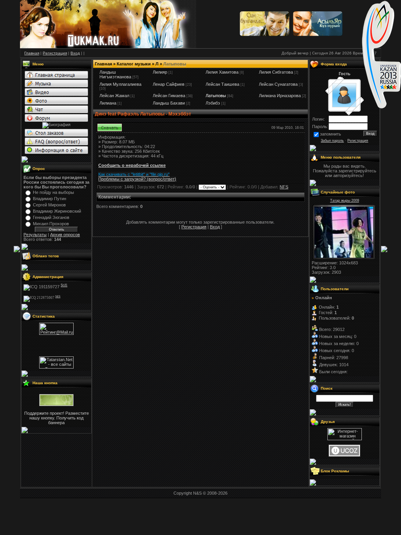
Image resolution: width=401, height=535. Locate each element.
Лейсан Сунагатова (278, 84)
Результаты (35, 234)
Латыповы (216, 95)
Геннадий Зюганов (51, 217)
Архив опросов (65, 234)
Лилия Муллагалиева (120, 84)
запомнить (330, 134)
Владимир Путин (49, 198)
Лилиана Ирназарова (280, 95)
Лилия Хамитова (222, 72)
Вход (215, 226)
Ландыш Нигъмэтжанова (115, 74)
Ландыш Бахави (169, 103)
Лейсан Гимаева (169, 95)
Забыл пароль (332, 141)
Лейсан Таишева (222, 84)
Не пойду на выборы (53, 192)
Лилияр (160, 72)
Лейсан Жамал (114, 95)
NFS (284, 186)
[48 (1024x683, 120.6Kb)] (343, 256)
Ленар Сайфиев (168, 84)
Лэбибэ (213, 103)
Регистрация (193, 226)
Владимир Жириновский (57, 211)
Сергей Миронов (49, 204)
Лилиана (107, 103)
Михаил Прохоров (51, 223)
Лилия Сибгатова (276, 72)
